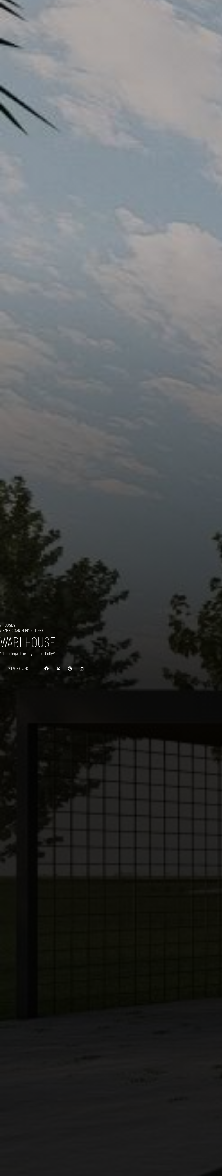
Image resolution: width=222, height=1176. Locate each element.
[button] (47, 668)
